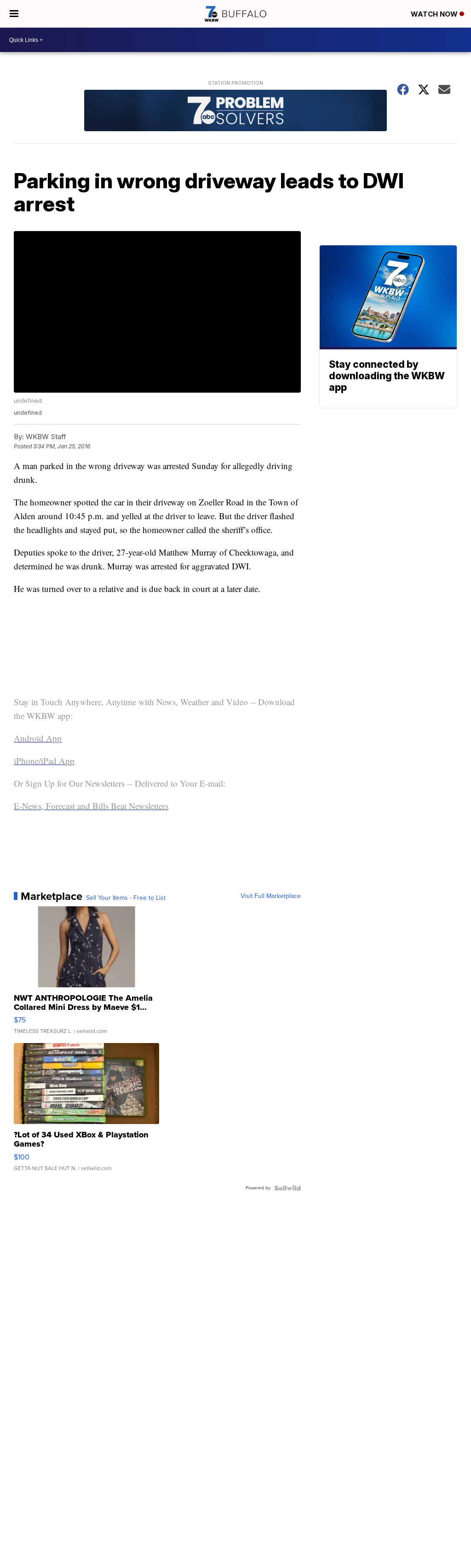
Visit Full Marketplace (271, 896)
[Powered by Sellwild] (287, 1188)
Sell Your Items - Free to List (126, 898)
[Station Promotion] (235, 112)
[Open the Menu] (14, 14)
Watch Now (435, 14)
